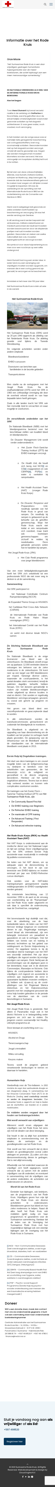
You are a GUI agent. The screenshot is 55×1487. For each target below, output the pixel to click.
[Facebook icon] (23, 1476)
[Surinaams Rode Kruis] (8, 4)
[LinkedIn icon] (29, 1476)
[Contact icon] (32, 1476)
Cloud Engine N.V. (27, 1472)
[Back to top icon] (27, 1464)
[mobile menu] (51, 4)
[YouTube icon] (26, 1476)
